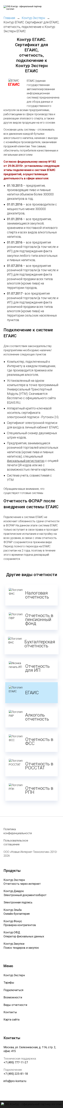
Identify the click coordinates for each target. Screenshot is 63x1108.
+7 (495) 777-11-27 (16, 1062)
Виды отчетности (15, 1005)
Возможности (13, 997)
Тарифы (9, 982)
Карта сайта (11, 1019)
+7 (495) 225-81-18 (16, 1073)
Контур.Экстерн (14, 975)
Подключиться (13, 990)
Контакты (10, 1012)
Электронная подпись (18, 902)
